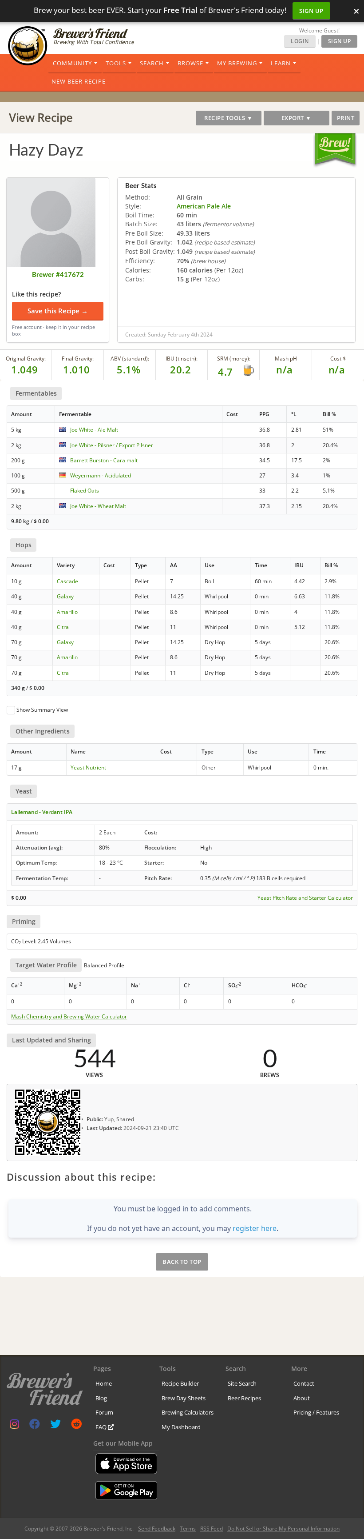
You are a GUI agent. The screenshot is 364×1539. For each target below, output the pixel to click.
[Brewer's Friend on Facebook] (34, 1426)
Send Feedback (156, 1528)
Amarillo (67, 612)
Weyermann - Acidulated (100, 475)
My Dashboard (181, 1427)
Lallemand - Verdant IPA (41, 812)
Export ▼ (296, 118)
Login (300, 41)
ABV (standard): (130, 358)
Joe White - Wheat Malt (98, 506)
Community (72, 63)
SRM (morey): (233, 358)
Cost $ (338, 358)
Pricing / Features (316, 1412)
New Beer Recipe (78, 81)
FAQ (101, 1427)
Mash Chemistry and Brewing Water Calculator (69, 1017)
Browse (190, 63)
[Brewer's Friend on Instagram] (14, 1426)
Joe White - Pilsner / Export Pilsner (111, 445)
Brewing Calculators (188, 1412)
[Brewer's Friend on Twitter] (55, 1426)
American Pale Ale (204, 206)
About (301, 1398)
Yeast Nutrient (88, 767)
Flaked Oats (84, 490)
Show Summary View (42, 709)
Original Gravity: (26, 358)
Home (103, 1383)
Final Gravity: (78, 358)
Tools (116, 63)
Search (152, 63)
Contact (303, 1383)
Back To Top (182, 1262)
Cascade (67, 581)
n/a (336, 369)
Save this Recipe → (58, 310)
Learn (281, 63)
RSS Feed (211, 1528)
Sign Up (311, 11)
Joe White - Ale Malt (94, 429)
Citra (63, 627)
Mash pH (286, 358)
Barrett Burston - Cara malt (104, 460)
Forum (104, 1412)
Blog (101, 1398)
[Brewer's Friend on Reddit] (76, 1426)
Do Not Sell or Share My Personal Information (283, 1528)
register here (255, 1228)
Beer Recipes (244, 1398)
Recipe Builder (180, 1383)
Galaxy (65, 596)
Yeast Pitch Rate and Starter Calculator (305, 898)
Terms (188, 1528)
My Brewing (237, 63)
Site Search (242, 1383)
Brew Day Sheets (184, 1398)
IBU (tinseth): (182, 358)
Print (346, 118)
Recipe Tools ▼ (228, 118)
